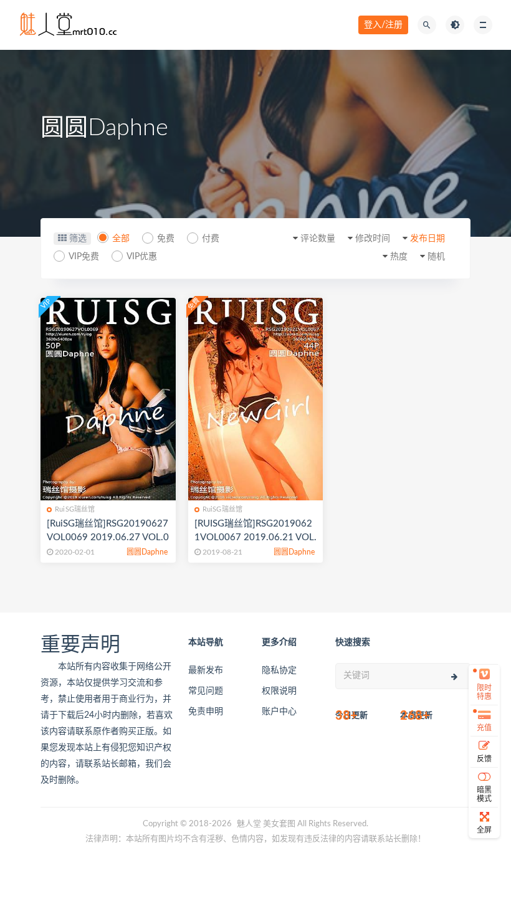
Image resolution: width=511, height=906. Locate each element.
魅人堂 (249, 824)
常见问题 (205, 691)
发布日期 (427, 238)
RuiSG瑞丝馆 (75, 509)
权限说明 (279, 691)
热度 (399, 256)
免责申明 (205, 711)
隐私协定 (279, 670)
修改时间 (372, 238)
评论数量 (317, 238)
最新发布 (205, 670)
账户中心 (279, 711)
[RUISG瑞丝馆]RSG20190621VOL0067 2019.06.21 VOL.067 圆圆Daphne (255, 537)
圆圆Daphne (147, 552)
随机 (436, 256)
